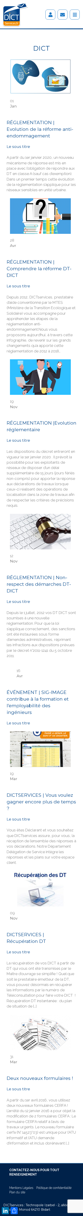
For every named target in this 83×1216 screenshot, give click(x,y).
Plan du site (17, 1192)
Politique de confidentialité (53, 1188)
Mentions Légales (21, 1188)
